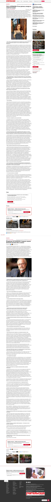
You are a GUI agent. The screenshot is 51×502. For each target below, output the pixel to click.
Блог (21, 1)
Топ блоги (34, 29)
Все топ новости (35, 26)
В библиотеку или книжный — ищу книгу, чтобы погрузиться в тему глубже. (16, 199)
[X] (12, 244)
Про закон (7, 485)
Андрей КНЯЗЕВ (10, 239)
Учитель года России (15, 485)
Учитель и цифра (8, 492)
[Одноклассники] (11, 244)
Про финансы (7, 490)
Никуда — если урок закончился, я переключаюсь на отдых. (39, 65)
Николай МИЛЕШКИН (11, 9)
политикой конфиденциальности (14, 213)
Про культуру (7, 484)
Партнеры (20, 484)
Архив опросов (34, 72)
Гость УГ (8, 4)
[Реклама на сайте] (48, 500)
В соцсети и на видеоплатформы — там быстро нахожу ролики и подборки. (16, 196)
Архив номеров (26, 1)
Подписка (30, 1)
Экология (7, 486)
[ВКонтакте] (10, 244)
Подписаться (27, 444)
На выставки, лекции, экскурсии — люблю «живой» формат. (15, 198)
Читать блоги (36, 50)
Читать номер (30, 4)
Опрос (34, 52)
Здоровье (7, 491)
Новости (18, 1)
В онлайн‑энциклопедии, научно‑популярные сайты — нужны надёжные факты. (17, 197)
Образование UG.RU (9, 223)
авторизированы (21, 230)
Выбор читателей (37, 4)
